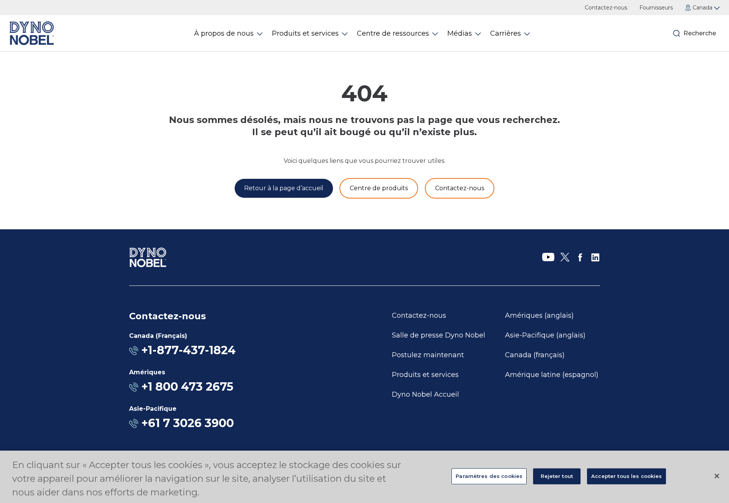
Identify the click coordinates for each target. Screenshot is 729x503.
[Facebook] (580, 257)
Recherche (698, 33)
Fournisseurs (656, 7)
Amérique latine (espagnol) (551, 375)
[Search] (676, 33)
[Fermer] (716, 476)
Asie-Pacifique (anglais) (545, 335)
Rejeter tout (557, 476)
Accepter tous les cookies (626, 476)
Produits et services (425, 375)
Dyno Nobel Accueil (425, 394)
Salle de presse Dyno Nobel (438, 335)
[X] (565, 257)
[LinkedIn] (595, 257)
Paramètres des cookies (489, 476)
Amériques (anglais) (539, 315)
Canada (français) (535, 355)
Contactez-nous (606, 7)
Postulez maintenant (428, 355)
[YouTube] (548, 257)
